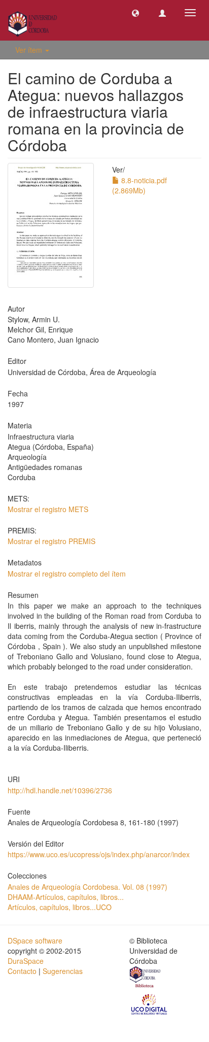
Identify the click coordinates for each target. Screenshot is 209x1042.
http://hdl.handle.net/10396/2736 (60, 790)
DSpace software (35, 940)
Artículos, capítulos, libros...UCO (60, 907)
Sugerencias (63, 971)
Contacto (22, 971)
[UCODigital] (149, 1003)
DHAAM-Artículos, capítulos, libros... (66, 897)
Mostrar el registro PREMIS (51, 541)
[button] (135, 12)
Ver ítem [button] (29, 50)
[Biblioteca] (145, 978)
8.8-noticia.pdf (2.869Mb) (139, 185)
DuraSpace (26, 961)
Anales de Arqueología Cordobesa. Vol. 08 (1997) (87, 887)
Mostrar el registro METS (48, 509)
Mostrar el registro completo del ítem (67, 573)
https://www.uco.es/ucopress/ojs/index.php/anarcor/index (99, 854)
